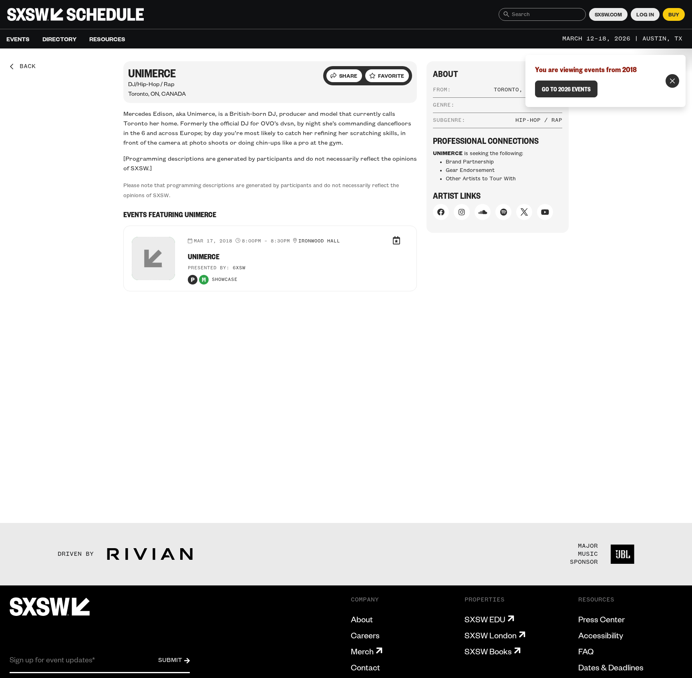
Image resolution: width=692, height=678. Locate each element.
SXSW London (491, 635)
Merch (362, 651)
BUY (673, 14)
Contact (365, 667)
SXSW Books (488, 651)
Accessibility (600, 635)
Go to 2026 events (566, 89)
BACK (25, 66)
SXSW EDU (485, 619)
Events (18, 38)
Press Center (601, 619)
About (362, 619)
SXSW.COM (608, 14)
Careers (365, 635)
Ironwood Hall (319, 241)
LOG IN (645, 14)
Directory (59, 38)
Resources (107, 38)
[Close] (672, 81)
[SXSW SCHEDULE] (75, 14)
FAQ (585, 651)
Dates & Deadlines (611, 667)
